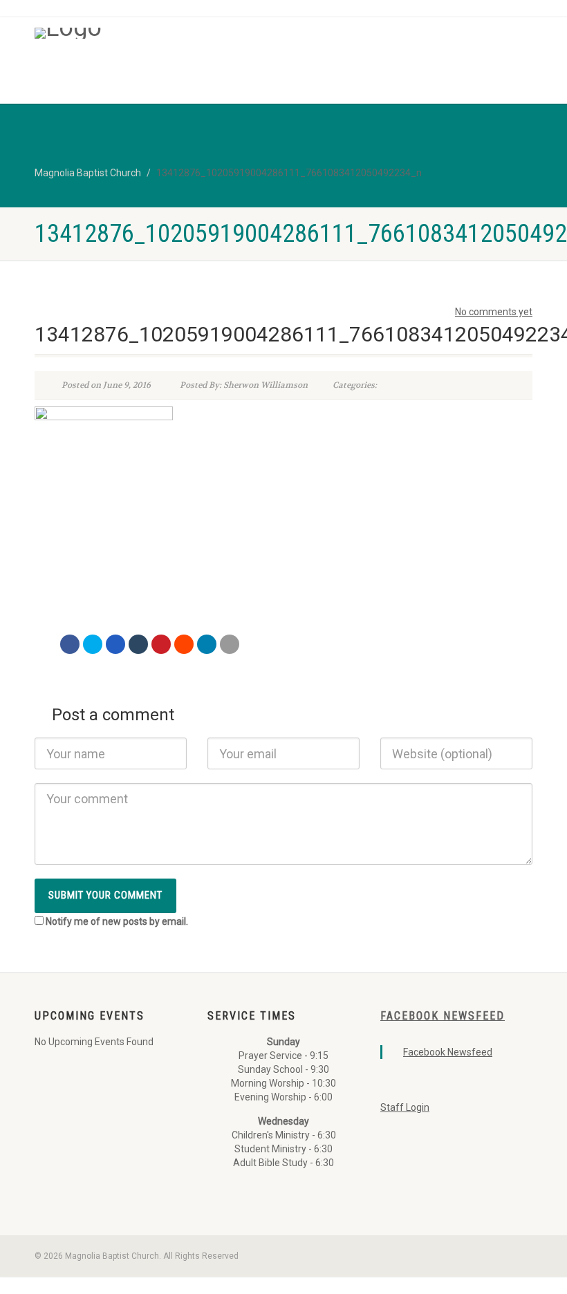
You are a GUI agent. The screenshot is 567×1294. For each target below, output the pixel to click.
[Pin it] (161, 644)
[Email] (229, 644)
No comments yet (493, 311)
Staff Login (404, 1107)
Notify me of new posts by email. (117, 921)
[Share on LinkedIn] (206, 644)
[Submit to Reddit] (184, 644)
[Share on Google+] (115, 644)
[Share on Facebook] (70, 644)
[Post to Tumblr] (138, 644)
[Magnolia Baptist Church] (154, 33)
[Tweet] (92, 644)
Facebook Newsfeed (442, 1015)
